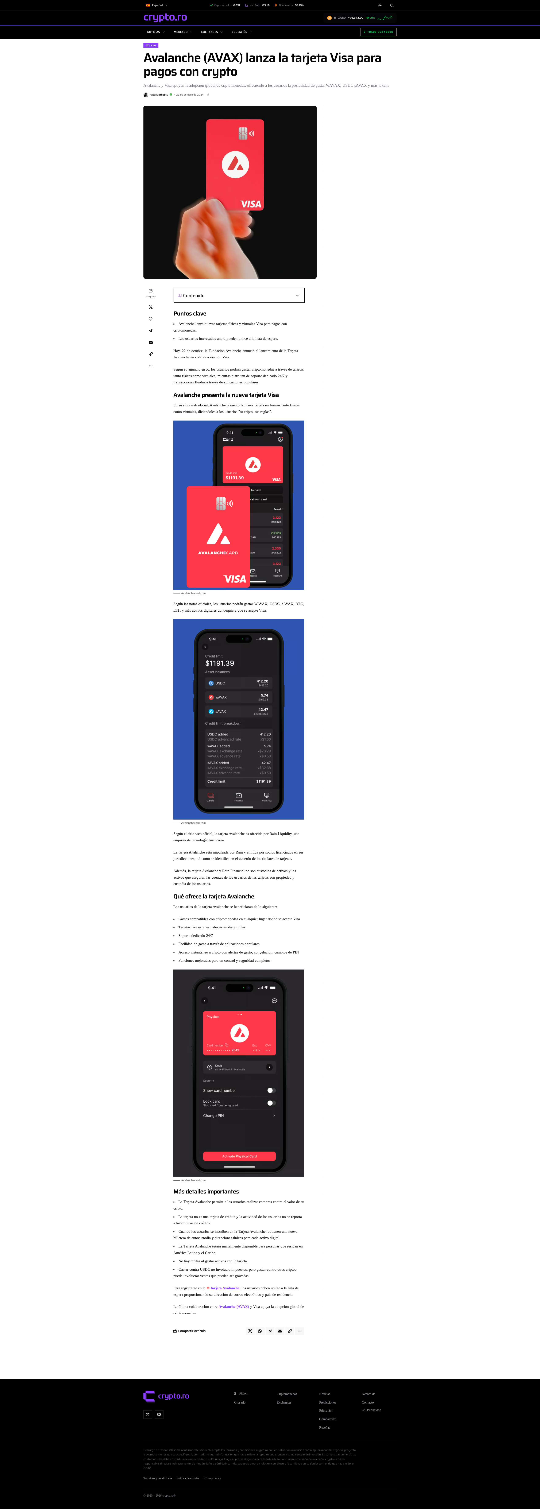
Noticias (153, 32)
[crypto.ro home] (165, 18)
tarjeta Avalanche (225, 1288)
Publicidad (374, 1410)
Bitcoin (243, 1393)
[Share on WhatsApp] (150, 318)
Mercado (181, 32)
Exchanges (209, 32)
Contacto (368, 1402)
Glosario (240, 1402)
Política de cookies (188, 1478)
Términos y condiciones (157, 1478)
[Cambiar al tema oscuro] (380, 5)
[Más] (150, 365)
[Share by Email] (150, 342)
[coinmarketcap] (159, 1414)
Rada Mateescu (159, 95)
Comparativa (327, 1419)
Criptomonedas (287, 1394)
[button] (252, 295)
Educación (239, 32)
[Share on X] (150, 306)
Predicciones (327, 1402)
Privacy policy (212, 1478)
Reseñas (324, 1427)
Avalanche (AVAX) (234, 1306)
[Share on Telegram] (150, 330)
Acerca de (368, 1394)
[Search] (392, 5)
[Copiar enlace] (150, 354)
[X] (147, 1414)
